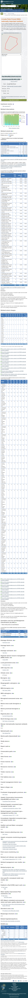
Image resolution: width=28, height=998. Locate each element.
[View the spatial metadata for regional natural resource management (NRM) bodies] (11, 657)
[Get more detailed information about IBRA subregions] (12, 693)
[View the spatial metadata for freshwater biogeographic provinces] (25, 792)
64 (8, 929)
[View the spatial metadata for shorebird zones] (13, 908)
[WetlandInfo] (6, 9)
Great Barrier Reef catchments (9, 801)
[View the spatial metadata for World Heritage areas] (16, 719)
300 (26, 937)
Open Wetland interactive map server (11, 76)
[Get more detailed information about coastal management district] (19, 782)
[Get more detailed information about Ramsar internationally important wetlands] (1, 726)
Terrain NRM (5, 659)
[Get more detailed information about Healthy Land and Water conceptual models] (6, 827)
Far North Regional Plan (8, 716)
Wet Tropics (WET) (7, 680)
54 (8, 932)
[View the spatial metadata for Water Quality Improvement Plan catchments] (10, 893)
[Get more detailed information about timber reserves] (11, 772)
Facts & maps (11, 13)
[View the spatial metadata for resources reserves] (15, 766)
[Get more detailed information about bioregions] (8, 678)
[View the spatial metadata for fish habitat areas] (14, 777)
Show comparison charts (14, 128)
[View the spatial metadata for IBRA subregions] (13, 693)
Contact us (8, 3)
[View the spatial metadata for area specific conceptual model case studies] (7, 880)
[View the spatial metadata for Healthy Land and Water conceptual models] (7, 827)
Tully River (5, 652)
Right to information (14, 986)
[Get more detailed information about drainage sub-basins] (14, 650)
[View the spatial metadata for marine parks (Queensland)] (19, 736)
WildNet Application (21, 953)
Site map (2, 3)
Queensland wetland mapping (9, 847)
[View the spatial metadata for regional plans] (12, 714)
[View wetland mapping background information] (11, 131)
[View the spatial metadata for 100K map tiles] (12, 667)
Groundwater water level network (10, 844)
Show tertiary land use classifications (10, 624)
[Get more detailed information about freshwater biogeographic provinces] (24, 792)
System (2, 143)
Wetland (3, 954)
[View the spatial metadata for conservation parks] (15, 751)
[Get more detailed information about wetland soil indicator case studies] (23, 857)
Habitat (3, 175)
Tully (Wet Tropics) (8, 897)
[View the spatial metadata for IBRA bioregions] (13, 688)
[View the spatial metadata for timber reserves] (13, 772)
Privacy (14, 985)
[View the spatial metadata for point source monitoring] (18, 852)
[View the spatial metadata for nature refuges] (12, 787)
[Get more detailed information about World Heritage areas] (14, 719)
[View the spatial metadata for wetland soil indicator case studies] (24, 857)
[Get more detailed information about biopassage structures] (15, 913)
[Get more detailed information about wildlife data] (6, 924)
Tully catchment (6, 106)
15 (18, 937)
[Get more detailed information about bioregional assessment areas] (20, 698)
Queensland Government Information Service (16, 26)
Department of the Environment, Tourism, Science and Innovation (12, 10)
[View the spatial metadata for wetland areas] (12, 131)
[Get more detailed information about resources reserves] (14, 766)
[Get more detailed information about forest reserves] (11, 761)
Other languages (15, 989)
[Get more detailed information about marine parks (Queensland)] (18, 736)
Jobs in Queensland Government (14, 988)
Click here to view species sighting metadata (8, 940)
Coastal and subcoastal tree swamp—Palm (12, 808)
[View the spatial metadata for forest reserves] (12, 761)
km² (10, 136)
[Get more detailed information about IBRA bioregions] (11, 688)
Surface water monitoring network (10, 849)
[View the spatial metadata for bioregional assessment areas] (21, 698)
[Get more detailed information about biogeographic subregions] (18, 683)
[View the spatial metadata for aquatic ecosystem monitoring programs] (2, 839)
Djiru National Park (6, 733)
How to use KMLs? (14, 81)
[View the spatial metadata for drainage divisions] (14, 640)
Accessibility (14, 987)
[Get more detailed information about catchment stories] (13, 104)
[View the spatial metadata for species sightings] (7, 924)
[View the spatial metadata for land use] (15, 622)
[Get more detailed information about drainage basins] (11, 645)
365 (26, 939)
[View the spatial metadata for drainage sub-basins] (15, 650)
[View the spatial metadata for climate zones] (11, 673)
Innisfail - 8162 (4, 55)
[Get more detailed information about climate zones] (10, 673)
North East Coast (6, 642)
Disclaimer (14, 984)
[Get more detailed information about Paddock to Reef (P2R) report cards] (23, 885)
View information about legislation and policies (10, 921)
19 (18, 939)
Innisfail (4, 685)
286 (8, 937)
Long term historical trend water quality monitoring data (14, 845)
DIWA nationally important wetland (14, 86)
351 (8, 939)
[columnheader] (8, 631)
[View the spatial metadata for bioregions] (9, 678)
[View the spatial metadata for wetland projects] (13, 867)
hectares (11, 135)
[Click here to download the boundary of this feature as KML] (2, 904)
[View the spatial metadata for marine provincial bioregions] (19, 708)
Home (5, 13)
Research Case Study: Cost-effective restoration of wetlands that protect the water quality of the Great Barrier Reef (15, 871)
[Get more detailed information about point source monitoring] (16, 852)
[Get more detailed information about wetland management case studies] (23, 862)
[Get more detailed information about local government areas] (16, 662)
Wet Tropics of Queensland (8, 721)
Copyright (14, 983)
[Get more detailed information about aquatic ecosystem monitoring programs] (1, 839)
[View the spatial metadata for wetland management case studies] (24, 862)
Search (17, 6)
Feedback (14, 990)
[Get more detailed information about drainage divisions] (13, 640)
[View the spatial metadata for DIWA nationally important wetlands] (21, 79)
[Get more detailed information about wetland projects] (12, 867)
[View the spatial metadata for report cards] (9, 746)
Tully (3, 647)
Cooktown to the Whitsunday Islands (11, 910)
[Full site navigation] (2, 14)
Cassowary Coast (6, 664)
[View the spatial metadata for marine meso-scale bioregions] (20, 703)
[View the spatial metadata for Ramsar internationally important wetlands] (2, 726)
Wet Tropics (5, 794)
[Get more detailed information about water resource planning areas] (20, 832)
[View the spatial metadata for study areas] (8, 741)
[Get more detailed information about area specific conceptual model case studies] (6, 880)
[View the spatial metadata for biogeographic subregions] (19, 683)
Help (12, 3)
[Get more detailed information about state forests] (9, 756)
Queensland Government (14, 996)
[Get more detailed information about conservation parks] (13, 751)
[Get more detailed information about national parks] (10, 731)
